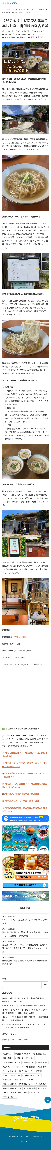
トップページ (7, 9)
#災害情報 (39, 1071)
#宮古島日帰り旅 (9, 1084)
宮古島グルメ (10, 37)
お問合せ (36, 1137)
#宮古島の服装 (30, 1088)
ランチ (33, 34)
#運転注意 (7, 1079)
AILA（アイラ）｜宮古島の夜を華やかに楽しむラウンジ (24, 1005)
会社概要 (12, 1137)
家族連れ (23, 37)
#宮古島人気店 (42, 1062)
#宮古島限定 (31, 1066)
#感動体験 (42, 1066)
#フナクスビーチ (25, 1071)
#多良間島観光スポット (12, 1088)
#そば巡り (42, 1088)
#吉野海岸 (7, 1066)
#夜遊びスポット (25, 1084)
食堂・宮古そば (37, 37)
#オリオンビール (9, 1097)
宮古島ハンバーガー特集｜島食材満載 (22, 801)
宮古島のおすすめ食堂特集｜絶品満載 (22, 794)
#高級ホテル (18, 1066)
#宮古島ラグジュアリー (31, 1075)
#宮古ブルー (8, 1054)
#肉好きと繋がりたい (11, 1075)
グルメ (24, 34)
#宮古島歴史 (8, 1058)
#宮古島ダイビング (22, 1054)
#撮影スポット (19, 1079)
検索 (4, 979)
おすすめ (17, 9)
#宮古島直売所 (40, 1084)
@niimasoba (20, 636)
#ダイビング (34, 1092)
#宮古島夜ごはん (39, 1054)
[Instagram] (41, 1137)
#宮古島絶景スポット (11, 1062)
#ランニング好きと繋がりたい (15, 1092)
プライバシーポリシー (24, 1137)
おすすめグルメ (28, 9)
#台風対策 (19, 1058)
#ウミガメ (30, 1058)
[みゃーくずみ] (10, 3)
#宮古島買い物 (28, 1062)
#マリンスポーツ (9, 1071)
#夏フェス (32, 1079)
